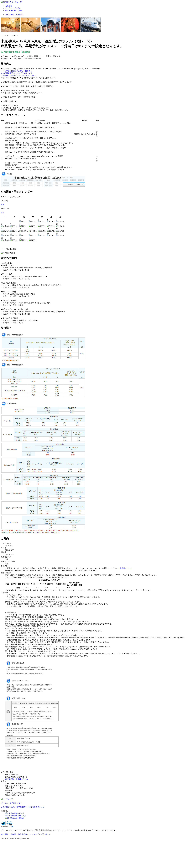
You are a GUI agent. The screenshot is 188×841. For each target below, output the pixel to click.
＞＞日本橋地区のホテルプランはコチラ (16, 71)
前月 (2, 204)
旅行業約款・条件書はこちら (16, 779)
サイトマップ (33, 834)
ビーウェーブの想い (13, 8)
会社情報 (8, 6)
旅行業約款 (22, 834)
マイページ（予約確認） (14, 14)
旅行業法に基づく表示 (14, 10)
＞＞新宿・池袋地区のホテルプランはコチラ (18, 75)
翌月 (2, 212)
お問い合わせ (45, 834)
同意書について (126, 568)
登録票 (13, 834)
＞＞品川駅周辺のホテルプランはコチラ (16, 73)
